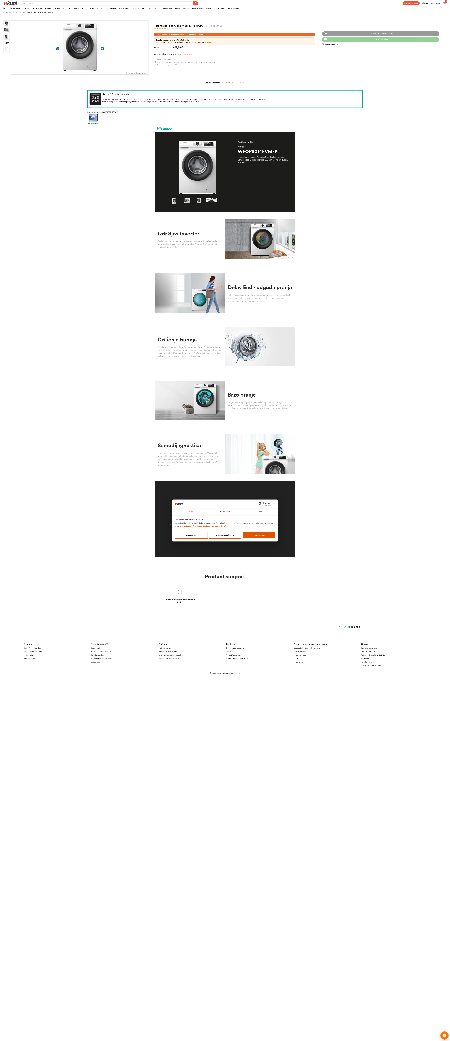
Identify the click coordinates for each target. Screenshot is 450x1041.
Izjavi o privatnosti (183, 526)
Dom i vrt (135, 8)
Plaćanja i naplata (165, 648)
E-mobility (94, 8)
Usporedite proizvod (332, 44)
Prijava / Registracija (432, 3)
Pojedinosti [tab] (225, 512)
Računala (26, 8)
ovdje (209, 42)
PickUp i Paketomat (233, 655)
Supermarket (167, 8)
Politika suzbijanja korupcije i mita (373, 655)
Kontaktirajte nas (367, 662)
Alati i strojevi (124, 8)
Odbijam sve (191, 535)
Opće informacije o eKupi (32, 648)
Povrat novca (298, 662)
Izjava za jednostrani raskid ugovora (307, 648)
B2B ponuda (220, 8)
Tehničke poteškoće (98, 655)
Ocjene (241, 82)
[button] (174, 201)
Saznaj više (188, 54)
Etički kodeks (365, 658)
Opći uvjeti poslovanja (369, 648)
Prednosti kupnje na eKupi (33, 651)
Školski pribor (15, 8)
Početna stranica (8, 12)
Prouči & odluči (233, 8)
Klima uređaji (74, 8)
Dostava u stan (231, 651)
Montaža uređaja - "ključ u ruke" (237, 658)
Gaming (48, 8)
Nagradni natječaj (30, 658)
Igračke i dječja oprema (150, 8)
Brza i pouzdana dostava (235, 648)
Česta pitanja (96, 648)
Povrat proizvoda (300, 655)
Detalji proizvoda (213, 83)
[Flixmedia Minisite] (93, 119)
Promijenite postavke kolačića (371, 665)
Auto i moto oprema (108, 8)
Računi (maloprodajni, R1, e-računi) (171, 655)
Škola (5, 8)
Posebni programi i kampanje (101, 658)
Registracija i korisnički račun (101, 651)
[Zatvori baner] (274, 504)
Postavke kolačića (223, 535)
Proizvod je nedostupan (382, 34)
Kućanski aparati (60, 8)
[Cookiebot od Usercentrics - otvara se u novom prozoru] (260, 504)
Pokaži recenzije (178, 29)
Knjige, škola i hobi (182, 8)
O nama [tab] (260, 512)
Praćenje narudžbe (411, 3)
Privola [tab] (190, 512)
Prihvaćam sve (259, 535)
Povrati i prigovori (300, 651)
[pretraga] (195, 3)
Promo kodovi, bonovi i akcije (169, 658)
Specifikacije (229, 82)
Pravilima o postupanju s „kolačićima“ (209, 526)
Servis (296, 658)
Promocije (209, 8)
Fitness (84, 8)
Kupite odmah (382, 39)
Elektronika (37, 8)
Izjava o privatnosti (368, 651)
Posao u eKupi (29, 655)
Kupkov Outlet (197, 8)
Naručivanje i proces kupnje (168, 651)
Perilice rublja (20, 12)
